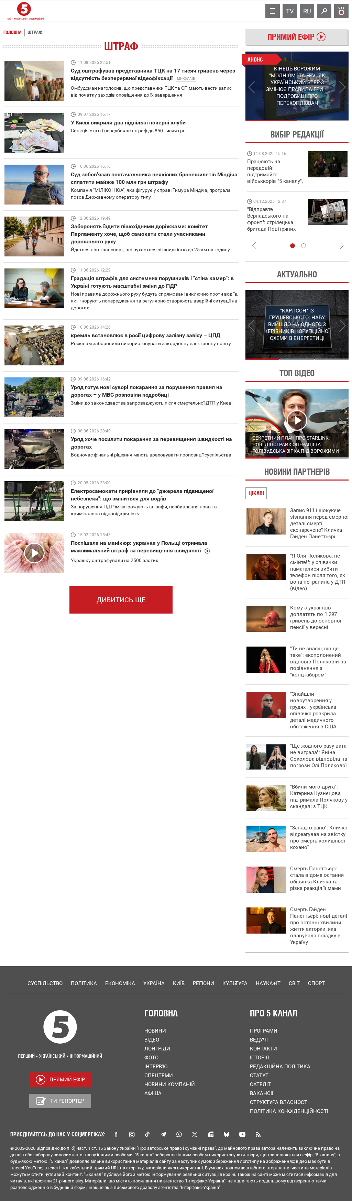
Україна (154, 983)
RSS (258, 1134)
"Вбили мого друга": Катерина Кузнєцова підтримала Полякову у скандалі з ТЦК (319, 796)
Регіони (203, 983)
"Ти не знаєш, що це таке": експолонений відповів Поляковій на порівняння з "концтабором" (318, 662)
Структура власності (279, 1102)
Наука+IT (268, 983)
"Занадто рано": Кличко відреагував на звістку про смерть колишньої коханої (319, 837)
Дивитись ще (121, 600)
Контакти (263, 1049)
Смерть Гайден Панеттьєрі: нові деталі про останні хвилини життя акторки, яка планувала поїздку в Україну (318, 925)
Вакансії (261, 1093)
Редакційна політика (280, 1067)
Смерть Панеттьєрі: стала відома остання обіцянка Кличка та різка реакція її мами (317, 878)
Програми (263, 1031)
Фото (151, 1058)
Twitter (195, 1134)
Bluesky (226, 1134)
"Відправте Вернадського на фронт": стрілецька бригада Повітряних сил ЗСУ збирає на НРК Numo (271, 225)
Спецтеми (158, 1075)
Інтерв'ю (155, 1067)
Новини (155, 1031)
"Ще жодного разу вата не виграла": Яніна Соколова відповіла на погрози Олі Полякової (318, 756)
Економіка (120, 983)
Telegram (163, 1134)
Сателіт (260, 1084)
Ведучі (259, 1040)
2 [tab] (323, 120)
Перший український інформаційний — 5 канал (24, 11)
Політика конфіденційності (289, 1111)
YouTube (242, 1134)
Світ (294, 983)
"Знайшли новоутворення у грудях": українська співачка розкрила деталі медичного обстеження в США (313, 710)
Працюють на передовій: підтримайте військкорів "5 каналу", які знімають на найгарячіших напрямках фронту (275, 181)
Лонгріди (157, 1049)
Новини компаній (169, 1084)
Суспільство (45, 983)
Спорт (316, 983)
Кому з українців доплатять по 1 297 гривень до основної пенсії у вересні (315, 617)
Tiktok (147, 1134)
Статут (259, 1075)
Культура (235, 983)
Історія (259, 1058)
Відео (151, 1040)
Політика (84, 983)
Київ (179, 983)
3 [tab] (332, 359)
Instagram (131, 1134)
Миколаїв (186, 78)
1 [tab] (271, 120)
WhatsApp (179, 1134)
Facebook (116, 1134)
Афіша (153, 1093)
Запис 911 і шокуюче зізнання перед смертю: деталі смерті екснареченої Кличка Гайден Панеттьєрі (319, 523)
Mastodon (211, 1134)
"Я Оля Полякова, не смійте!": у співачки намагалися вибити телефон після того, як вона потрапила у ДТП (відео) (317, 572)
